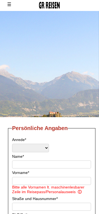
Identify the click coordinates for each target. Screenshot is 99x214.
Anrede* (19, 139)
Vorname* (20, 172)
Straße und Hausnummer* (35, 198)
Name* (18, 156)
